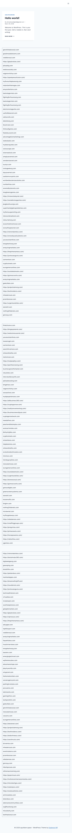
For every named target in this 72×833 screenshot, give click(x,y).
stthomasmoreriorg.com (11, 771)
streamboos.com (9, 440)
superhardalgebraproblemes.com (14, 208)
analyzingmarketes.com (11, 248)
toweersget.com (8, 341)
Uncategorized (10, 15)
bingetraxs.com (8, 385)
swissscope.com (9, 149)
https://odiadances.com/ (11, 519)
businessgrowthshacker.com (13, 369)
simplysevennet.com (10, 157)
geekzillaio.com (8, 283)
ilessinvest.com (8, 125)
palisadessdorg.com (10, 381)
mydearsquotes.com (10, 145)
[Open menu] (68, 3)
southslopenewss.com (11, 605)
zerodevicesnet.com (10, 160)
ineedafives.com (9, 420)
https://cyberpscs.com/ (11, 787)
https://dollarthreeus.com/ (12, 735)
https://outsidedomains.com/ (13, 271)
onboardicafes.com (10, 448)
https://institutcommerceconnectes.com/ (17, 779)
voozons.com (7, 716)
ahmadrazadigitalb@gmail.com (15, 22)
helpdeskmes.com (9, 444)
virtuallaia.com (8, 597)
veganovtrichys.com (10, 73)
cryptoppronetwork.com (11, 416)
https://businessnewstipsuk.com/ (14, 412)
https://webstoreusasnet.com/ (13, 333)
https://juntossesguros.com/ (13, 255)
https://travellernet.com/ (11, 585)
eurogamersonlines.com (11, 267)
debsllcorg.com (8, 121)
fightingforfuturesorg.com (12, 97)
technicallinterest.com (10, 593)
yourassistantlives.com (11, 240)
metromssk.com (8, 357)
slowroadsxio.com (9, 153)
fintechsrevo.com (9, 325)
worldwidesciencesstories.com (14, 180)
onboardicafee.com (10, 353)
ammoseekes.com (9, 795)
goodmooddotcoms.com (11, 54)
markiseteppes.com (10, 577)
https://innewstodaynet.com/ (13, 196)
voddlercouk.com (9, 58)
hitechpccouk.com (9, 767)
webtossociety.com (10, 69)
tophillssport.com (9, 629)
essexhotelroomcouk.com (12, 224)
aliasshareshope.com (10, 664)
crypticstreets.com (9, 263)
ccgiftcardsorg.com (10, 807)
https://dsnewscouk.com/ (12, 480)
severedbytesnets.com (11, 188)
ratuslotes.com (8, 373)
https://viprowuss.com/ (11, 617)
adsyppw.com (8, 625)
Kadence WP (53, 828)
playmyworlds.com (9, 668)
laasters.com (7, 652)
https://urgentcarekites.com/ (13, 303)
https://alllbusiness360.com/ (13, 400)
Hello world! (12, 18)
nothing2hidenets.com (11, 311)
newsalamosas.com (10, 464)
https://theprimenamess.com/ (13, 251)
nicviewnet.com (8, 511)
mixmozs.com (8, 456)
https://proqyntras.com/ (11, 527)
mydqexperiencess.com (11, 396)
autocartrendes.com (10, 428)
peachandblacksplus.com (12, 424)
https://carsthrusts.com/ (11, 739)
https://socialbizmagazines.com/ (14, 200)
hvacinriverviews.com (10, 644)
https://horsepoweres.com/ (12, 535)
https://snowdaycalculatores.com (14, 236)
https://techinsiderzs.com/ (12, 291)
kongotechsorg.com (10, 244)
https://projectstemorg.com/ (13, 287)
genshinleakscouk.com (11, 50)
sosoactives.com (9, 393)
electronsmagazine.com (11, 109)
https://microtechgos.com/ (12, 783)
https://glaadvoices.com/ (11, 61)
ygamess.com (8, 543)
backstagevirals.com (10, 93)
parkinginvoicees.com (10, 684)
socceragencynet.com (10, 680)
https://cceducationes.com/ (12, 791)
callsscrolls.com (8, 117)
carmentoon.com (9, 259)
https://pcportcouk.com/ (11, 775)
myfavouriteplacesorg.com (12, 81)
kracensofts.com (9, 499)
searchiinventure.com (10, 349)
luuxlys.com (7, 164)
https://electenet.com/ (11, 724)
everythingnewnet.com (11, 228)
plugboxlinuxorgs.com (10, 204)
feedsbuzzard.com (9, 133)
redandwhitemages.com (11, 85)
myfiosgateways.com (10, 515)
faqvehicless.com (9, 640)
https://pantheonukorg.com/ (13, 365)
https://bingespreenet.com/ (12, 329)
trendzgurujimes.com (10, 460)
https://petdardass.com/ (11, 573)
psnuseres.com (8, 688)
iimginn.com (7, 503)
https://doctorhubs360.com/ (13, 557)
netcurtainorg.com (9, 220)
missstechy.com (8, 811)
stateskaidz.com (9, 141)
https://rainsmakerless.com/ (13, 232)
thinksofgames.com (10, 129)
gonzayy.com (7, 315)
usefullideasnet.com (10, 113)
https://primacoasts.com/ (12, 531)
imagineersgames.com (11, 192)
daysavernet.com (9, 172)
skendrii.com (7, 307)
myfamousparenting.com (11, 212)
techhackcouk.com (9, 815)
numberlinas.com (9, 184)
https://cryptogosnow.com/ (12, 404)
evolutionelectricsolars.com (12, 452)
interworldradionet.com (11, 216)
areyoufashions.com (10, 89)
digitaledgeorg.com (10, 561)
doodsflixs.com (8, 569)
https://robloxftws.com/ (11, 539)
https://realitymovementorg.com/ (14, 408)
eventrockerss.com (9, 751)
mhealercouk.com (9, 295)
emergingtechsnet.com (11, 656)
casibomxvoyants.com (11, 176)
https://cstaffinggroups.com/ (13, 523)
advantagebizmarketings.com (13, 137)
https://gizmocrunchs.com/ (12, 275)
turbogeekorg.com (9, 168)
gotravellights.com (9, 488)
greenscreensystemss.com (12, 491)
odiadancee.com (9, 759)
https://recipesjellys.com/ (12, 361)
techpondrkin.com (9, 700)
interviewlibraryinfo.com (11, 377)
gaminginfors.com (9, 696)
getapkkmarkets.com (10, 609)
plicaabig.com (8, 65)
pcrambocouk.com (9, 299)
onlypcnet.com (8, 672)
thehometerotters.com (11, 676)
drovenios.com (8, 743)
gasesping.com (8, 565)
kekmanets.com (8, 692)
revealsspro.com (9, 601)
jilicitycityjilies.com (9, 432)
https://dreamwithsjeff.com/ (13, 581)
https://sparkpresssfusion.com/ (14, 77)
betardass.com (8, 799)
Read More (9, 36)
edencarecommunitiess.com (13, 803)
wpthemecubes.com (10, 660)
